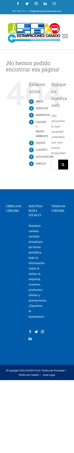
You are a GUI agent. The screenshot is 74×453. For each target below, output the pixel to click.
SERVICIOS (42, 108)
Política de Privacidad (53, 370)
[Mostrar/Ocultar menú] (65, 36)
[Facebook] (30, 331)
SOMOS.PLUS (32, 370)
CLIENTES (41, 150)
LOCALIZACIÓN (44, 156)
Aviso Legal (49, 375)
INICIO (39, 101)
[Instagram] (42, 331)
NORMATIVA (43, 115)
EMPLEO (41, 163)
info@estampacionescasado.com (45, 10)
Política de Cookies (29, 375)
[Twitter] (36, 331)
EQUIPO (40, 143)
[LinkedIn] (30, 338)
